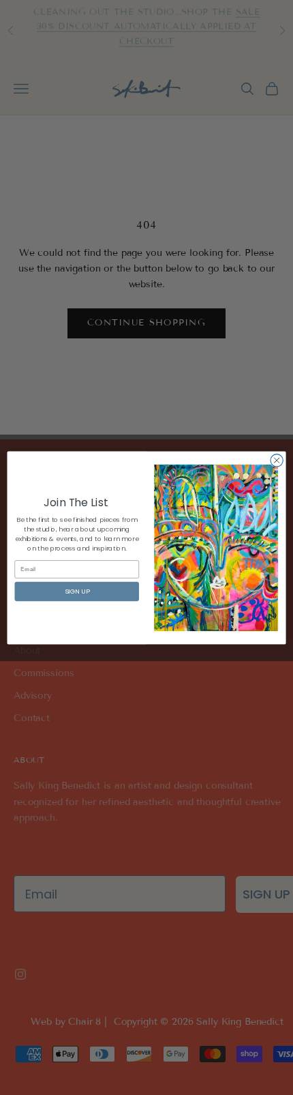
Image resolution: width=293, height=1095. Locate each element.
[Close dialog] (277, 460)
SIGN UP (77, 591)
